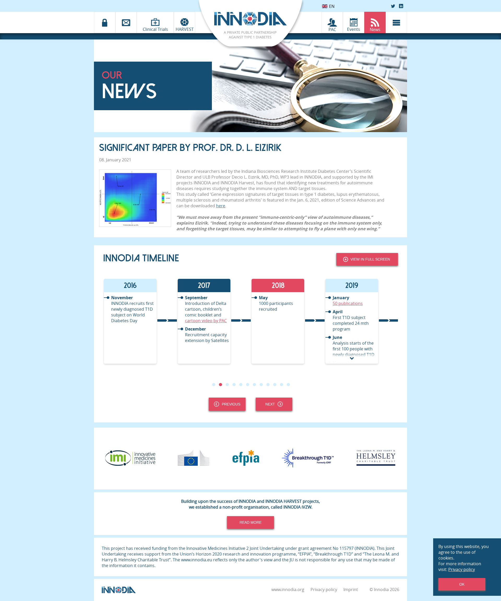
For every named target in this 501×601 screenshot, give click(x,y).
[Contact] (126, 22)
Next (270, 404)
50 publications (274, 303)
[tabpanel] (140, 321)
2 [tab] (220, 384)
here (220, 206)
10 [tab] (275, 384)
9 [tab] (268, 384)
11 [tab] (282, 384)
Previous (231, 404)
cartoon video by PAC (132, 320)
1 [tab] (214, 384)
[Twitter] (393, 6)
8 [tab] (261, 384)
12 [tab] (288, 384)
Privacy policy (324, 589)
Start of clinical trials (355, 350)
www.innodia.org (287, 589)
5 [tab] (241, 384)
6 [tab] (248, 384)
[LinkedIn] (401, 6)
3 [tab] (227, 384)
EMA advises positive (353, 303)
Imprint (350, 589)
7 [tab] (254, 384)
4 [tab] (234, 384)
